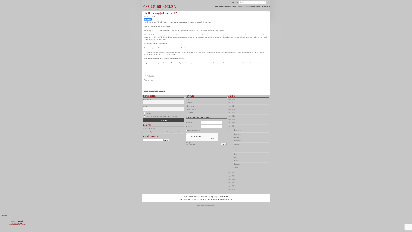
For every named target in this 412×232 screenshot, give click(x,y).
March (236, 161)
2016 (233, 172)
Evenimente (232, 7)
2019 (233, 123)
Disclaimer (204, 197)
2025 (233, 103)
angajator (151, 91)
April (235, 157)
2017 (233, 129)
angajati (146, 91)
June (235, 151)
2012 (233, 186)
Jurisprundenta (250, 7)
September (237, 141)
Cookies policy (223, 197)
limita (156, 91)
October (236, 137)
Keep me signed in (194, 130)
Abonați (148, 113)
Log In (224, 144)
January (236, 167)
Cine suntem (219, 7)
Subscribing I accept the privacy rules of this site (162, 116)
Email (145, 106)
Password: (189, 126)
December (237, 131)
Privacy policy (212, 197)
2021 (233, 116)
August (236, 144)
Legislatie (260, 7)
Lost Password (190, 144)
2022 (233, 113)
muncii (161, 91)
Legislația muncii (150, 128)
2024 (233, 106)
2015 (233, 176)
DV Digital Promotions (209, 205)
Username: (189, 122)
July (235, 147)
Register (188, 142)
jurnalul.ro (151, 76)
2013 (233, 182)
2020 (233, 119)
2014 (233, 179)
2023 (233, 109)
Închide (4, 216)
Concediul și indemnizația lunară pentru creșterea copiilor (162, 132)
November (237, 134)
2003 (233, 189)
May (235, 154)
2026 (233, 99)
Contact (267, 7)
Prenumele (147, 99)
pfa (164, 91)
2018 (233, 126)
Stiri (226, 7)
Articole (240, 7)
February (237, 164)
